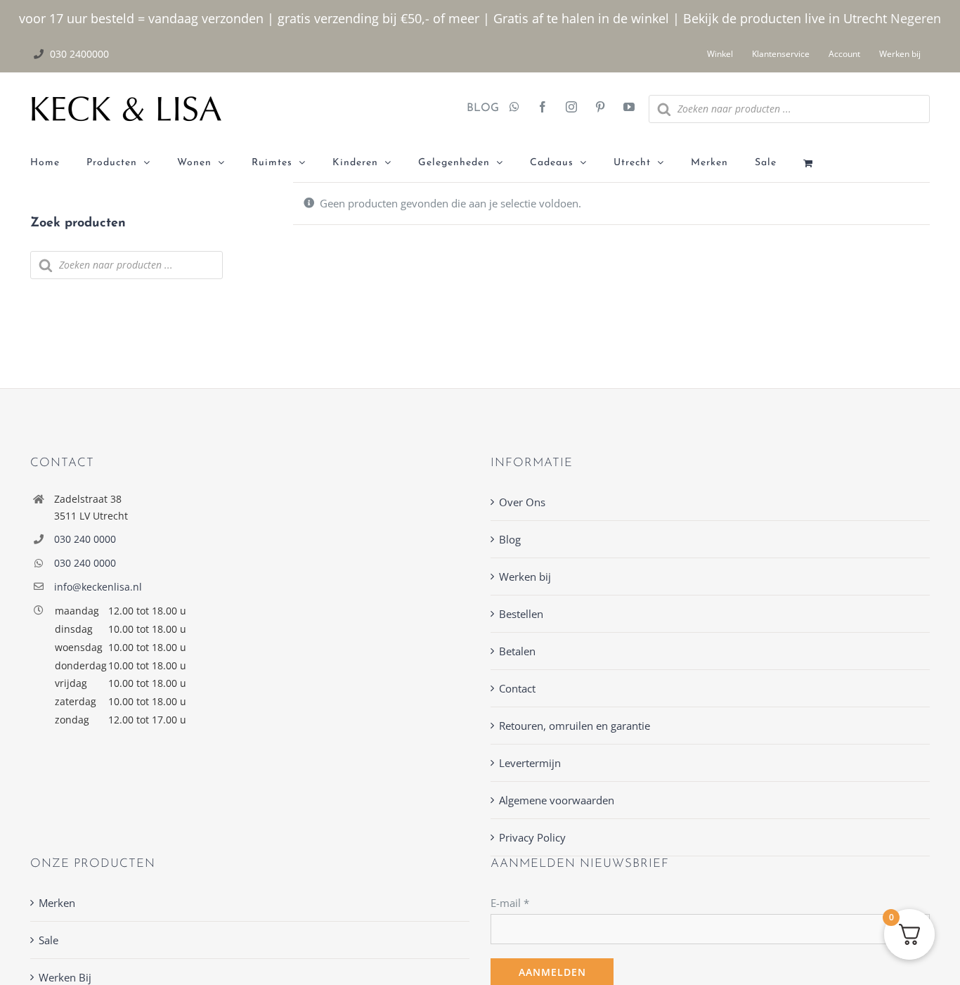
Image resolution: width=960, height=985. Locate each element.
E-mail (510, 903)
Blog (510, 539)
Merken (57, 903)
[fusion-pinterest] (600, 108)
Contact (517, 688)
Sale (48, 940)
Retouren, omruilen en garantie (574, 726)
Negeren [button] (915, 18)
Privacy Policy (532, 837)
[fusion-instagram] (571, 108)
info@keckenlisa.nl (98, 586)
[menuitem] (58, 163)
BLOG (477, 108)
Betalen (517, 651)
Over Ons (522, 502)
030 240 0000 (85, 539)
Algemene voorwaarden (556, 800)
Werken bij (525, 576)
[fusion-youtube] (629, 108)
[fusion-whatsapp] (514, 108)
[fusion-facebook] (542, 108)
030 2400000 (79, 53)
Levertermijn (530, 763)
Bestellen (521, 614)
